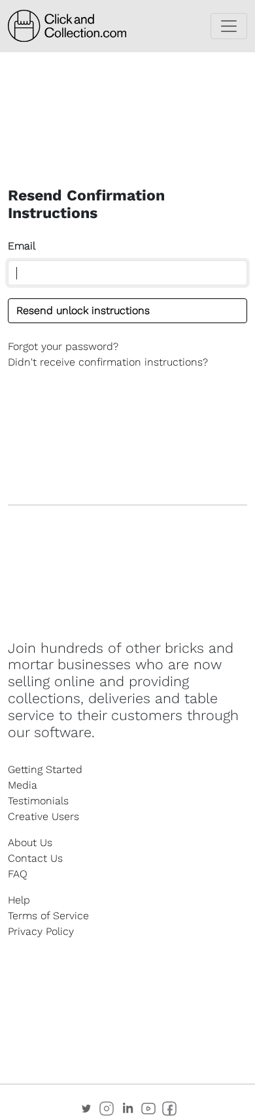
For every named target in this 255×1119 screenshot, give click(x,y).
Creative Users (43, 816)
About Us (30, 842)
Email (21, 246)
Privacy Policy (41, 931)
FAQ (17, 874)
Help (19, 900)
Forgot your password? (63, 346)
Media (22, 785)
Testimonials (38, 801)
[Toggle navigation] (229, 26)
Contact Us (35, 858)
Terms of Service (48, 915)
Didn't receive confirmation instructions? (108, 362)
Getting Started (45, 769)
